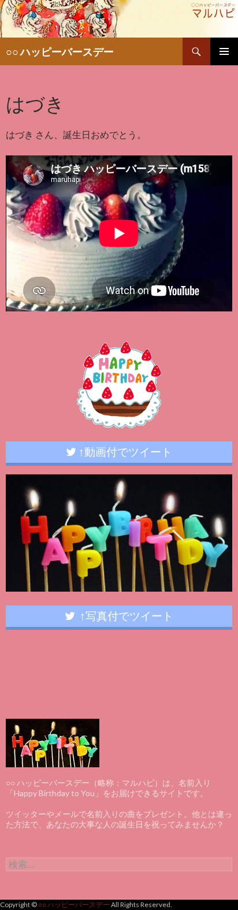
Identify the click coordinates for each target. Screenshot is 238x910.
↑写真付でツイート (124, 615)
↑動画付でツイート (124, 451)
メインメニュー (224, 51)
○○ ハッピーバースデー (60, 51)
